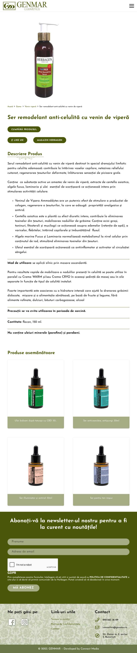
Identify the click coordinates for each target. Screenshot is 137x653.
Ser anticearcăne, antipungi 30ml (101, 420)
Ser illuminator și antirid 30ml (35, 498)
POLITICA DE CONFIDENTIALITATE (108, 577)
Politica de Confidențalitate (65, 624)
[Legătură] (25, 6)
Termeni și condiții (60, 619)
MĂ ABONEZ (23, 587)
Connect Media (90, 648)
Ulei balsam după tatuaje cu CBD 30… (36, 420)
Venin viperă (30, 107)
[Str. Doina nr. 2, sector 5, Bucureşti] (99, 635)
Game (18, 107)
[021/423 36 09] (99, 620)
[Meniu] (131, 6)
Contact (55, 629)
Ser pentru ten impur (101, 498)
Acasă (10, 107)
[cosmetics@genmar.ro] (99, 627)
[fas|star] (12, 623)
